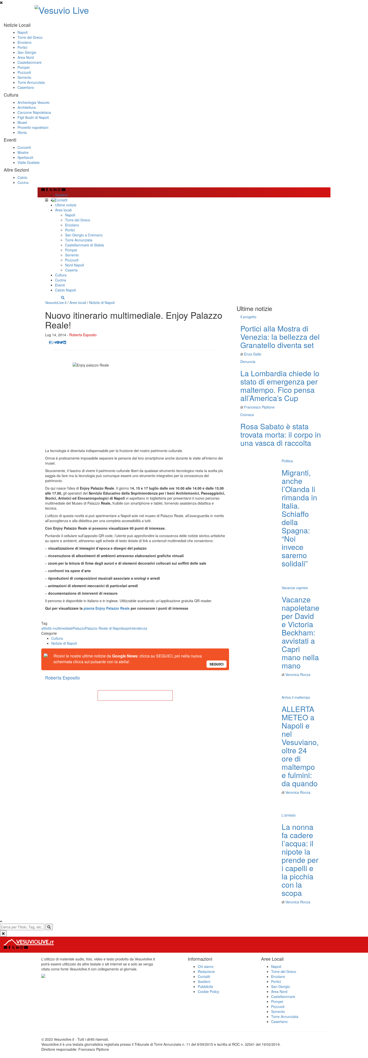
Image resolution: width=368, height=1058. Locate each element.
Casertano (26, 87)
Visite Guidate (29, 162)
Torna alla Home (135, 695)
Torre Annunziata (31, 82)
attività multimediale (57, 628)
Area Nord (26, 57)
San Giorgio (27, 52)
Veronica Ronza (297, 674)
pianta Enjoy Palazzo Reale (107, 608)
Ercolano (25, 42)
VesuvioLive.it (56, 302)
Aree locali (63, 209)
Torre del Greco (30, 37)
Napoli (23, 32)
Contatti (61, 199)
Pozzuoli (24, 72)
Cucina (23, 182)
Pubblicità (205, 986)
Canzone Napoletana (34, 112)
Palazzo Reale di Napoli (104, 628)
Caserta (71, 269)
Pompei (24, 67)
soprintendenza (135, 628)
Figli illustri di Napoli (33, 117)
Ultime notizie (65, 204)
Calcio (22, 177)
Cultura (61, 274)
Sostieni (61, 194)
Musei (22, 122)
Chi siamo (206, 966)
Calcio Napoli (65, 289)
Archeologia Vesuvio (34, 102)
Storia (22, 132)
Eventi (60, 284)
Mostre (23, 152)
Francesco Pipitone (259, 407)
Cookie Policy (208, 991)
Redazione (206, 971)
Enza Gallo (252, 354)
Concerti (24, 147)
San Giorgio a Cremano (84, 234)
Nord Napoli (74, 264)
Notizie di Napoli (102, 302)
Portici (22, 47)
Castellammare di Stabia (84, 244)
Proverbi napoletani (33, 127)
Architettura (27, 107)
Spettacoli (25, 157)
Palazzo (79, 628)
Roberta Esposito (83, 334)
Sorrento (24, 77)
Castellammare (30, 62)
